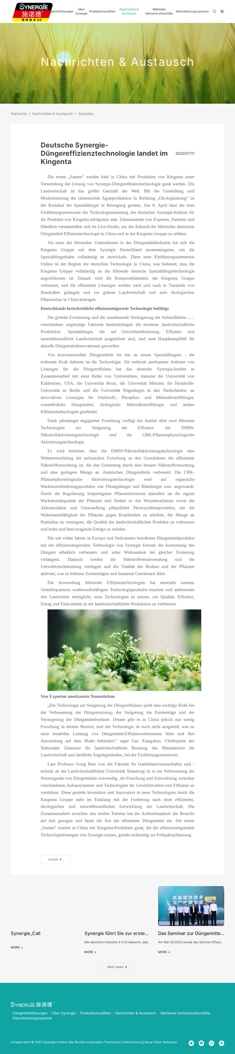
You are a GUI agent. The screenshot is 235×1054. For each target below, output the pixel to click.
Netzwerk (170, 1042)
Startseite (19, 113)
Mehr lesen (116, 967)
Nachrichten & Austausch (129, 11)
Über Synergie (81, 11)
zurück (53, 859)
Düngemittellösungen (59, 11)
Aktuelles (85, 113)
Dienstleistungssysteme (192, 11)
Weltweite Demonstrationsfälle (159, 11)
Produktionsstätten (102, 11)
